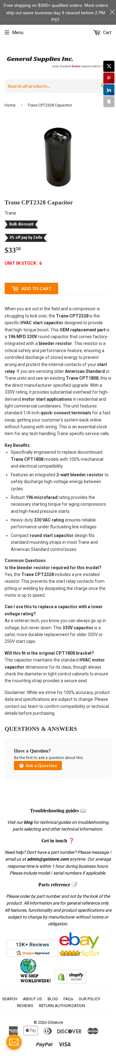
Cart (106, 32)
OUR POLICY (89, 999)
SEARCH (9, 999)
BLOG (53, 999)
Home (10, 105)
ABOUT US (32, 999)
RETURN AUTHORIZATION (62, 1005)
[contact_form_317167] (14, 1042)
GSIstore (55, 1022)
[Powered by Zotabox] (108, 101)
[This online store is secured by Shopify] (70, 982)
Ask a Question (41, 765)
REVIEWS (25, 1005)
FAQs (68, 999)
